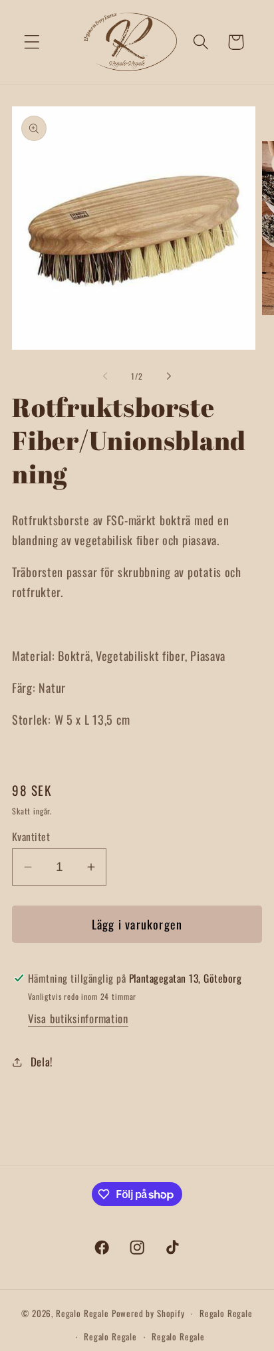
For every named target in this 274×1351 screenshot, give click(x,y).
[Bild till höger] (169, 376)
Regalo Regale (82, 1313)
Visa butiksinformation (78, 1018)
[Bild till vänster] (105, 376)
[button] (32, 42)
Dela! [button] (42, 1061)
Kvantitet (31, 836)
